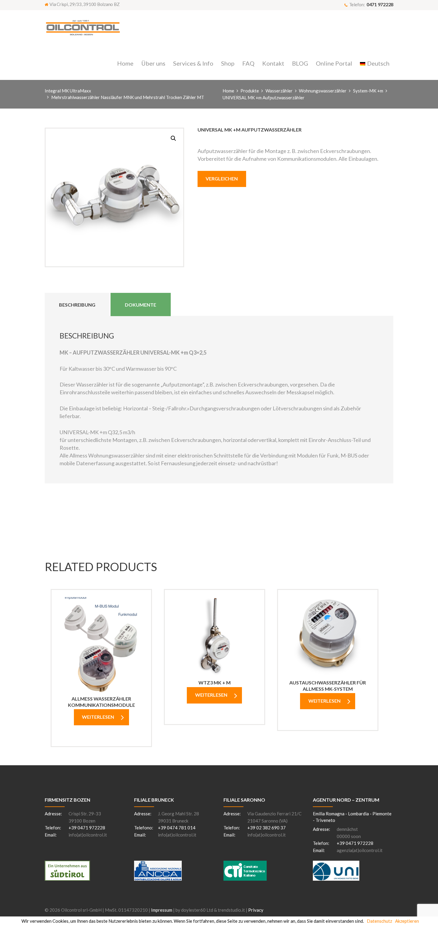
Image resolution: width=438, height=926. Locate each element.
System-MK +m (368, 90)
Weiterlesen (98, 717)
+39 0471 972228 (87, 827)
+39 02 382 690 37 (266, 827)
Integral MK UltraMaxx (68, 90)
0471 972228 (379, 4)
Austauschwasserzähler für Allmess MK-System (327, 686)
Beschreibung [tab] (77, 304)
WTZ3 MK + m (214, 682)
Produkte (249, 90)
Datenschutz (379, 921)
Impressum (161, 910)
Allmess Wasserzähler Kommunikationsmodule (101, 702)
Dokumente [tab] (140, 304)
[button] (173, 138)
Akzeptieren (407, 921)
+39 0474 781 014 (176, 827)
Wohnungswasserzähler (323, 90)
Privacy (255, 910)
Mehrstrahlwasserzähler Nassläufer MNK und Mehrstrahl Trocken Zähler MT (127, 97)
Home (228, 90)
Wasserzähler (279, 90)
